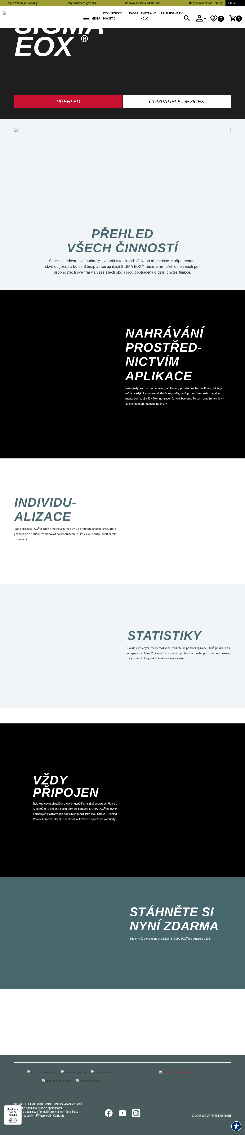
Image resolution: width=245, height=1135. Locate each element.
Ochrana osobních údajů (68, 1104)
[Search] (187, 18)
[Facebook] (109, 1116)
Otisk (48, 1104)
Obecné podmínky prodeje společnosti (39, 1108)
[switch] (13, 1120)
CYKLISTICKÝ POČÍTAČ (112, 16)
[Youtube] (122, 1115)
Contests (58, 1115)
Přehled (68, 101)
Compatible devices (176, 101)
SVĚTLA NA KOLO (148, 16)
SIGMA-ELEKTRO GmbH (28, 1104)
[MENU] (86, 19)
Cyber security (24, 1115)
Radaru (134, 13)
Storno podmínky (26, 1112)
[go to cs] (36, 16)
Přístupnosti (43, 1115)
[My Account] (201, 18)
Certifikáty (71, 1112)
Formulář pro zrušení (51, 1112)
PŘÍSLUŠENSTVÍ (172, 13)
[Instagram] (136, 1116)
